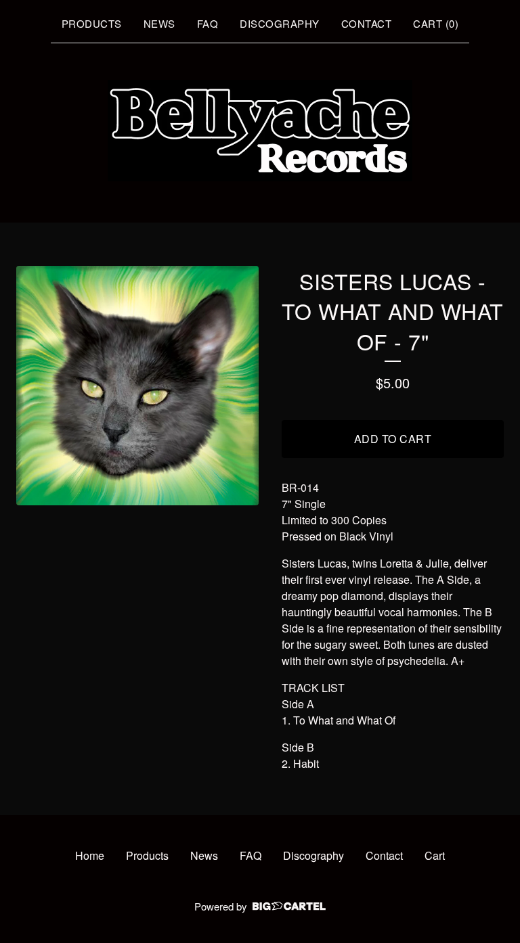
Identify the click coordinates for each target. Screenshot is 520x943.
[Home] (260, 130)
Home (89, 855)
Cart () (435, 23)
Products (92, 23)
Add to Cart (393, 438)
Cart (435, 855)
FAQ (208, 23)
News (159, 23)
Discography (280, 23)
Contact (366, 23)
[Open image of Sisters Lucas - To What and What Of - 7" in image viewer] (137, 386)
